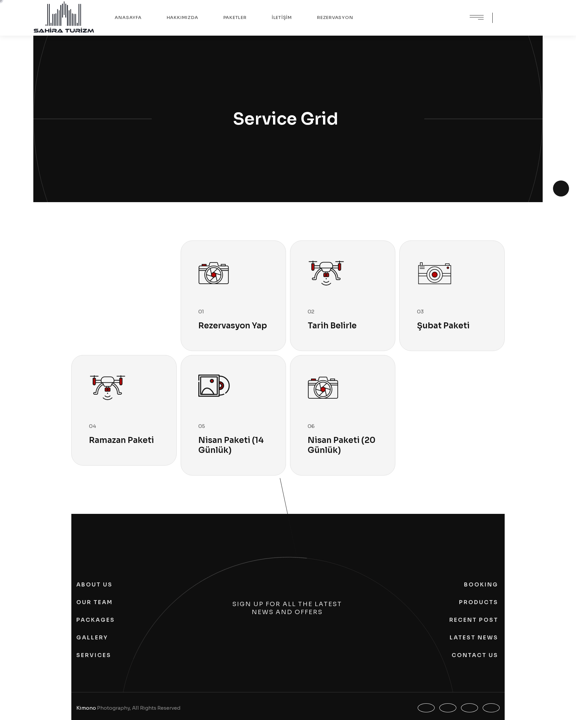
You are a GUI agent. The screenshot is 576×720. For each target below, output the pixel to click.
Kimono (86, 708)
